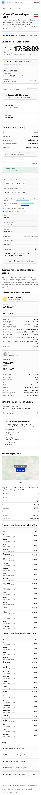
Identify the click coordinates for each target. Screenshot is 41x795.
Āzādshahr (6, 554)
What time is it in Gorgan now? (15, 748)
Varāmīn (6, 734)
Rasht (5, 597)
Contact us (5, 785)
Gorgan (5, 686)
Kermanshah (7, 583)
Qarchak (6, 715)
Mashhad (6, 588)
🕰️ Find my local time (19, 76)
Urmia (5, 617)
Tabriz (5, 607)
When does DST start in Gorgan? (16, 761)
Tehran (5, 612)
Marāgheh (6, 706)
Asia (15, 8)
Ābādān (5, 535)
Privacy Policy (6, 789)
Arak (4, 544)
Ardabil (5, 549)
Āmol (4, 652)
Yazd (4, 622)
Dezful (5, 681)
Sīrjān (5, 720)
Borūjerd (6, 677)
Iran (20, 8)
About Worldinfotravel (17, 785)
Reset (22, 127)
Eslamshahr (7, 559)
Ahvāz (5, 540)
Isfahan (5, 569)
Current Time (8, 35)
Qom (4, 593)
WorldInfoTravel (7, 8)
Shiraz (5, 602)
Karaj (4, 573)
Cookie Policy (29, 789)
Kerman (5, 578)
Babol (5, 667)
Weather (24, 35)
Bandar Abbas (7, 672)
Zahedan (6, 626)
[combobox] (20, 2)
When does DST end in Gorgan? (16, 768)
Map (18, 35)
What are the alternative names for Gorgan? (20, 774)
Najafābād (6, 710)
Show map (20, 470)
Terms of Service (17, 789)
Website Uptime (32, 785)
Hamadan (6, 564)
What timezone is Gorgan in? (15, 755)
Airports (33, 35)
